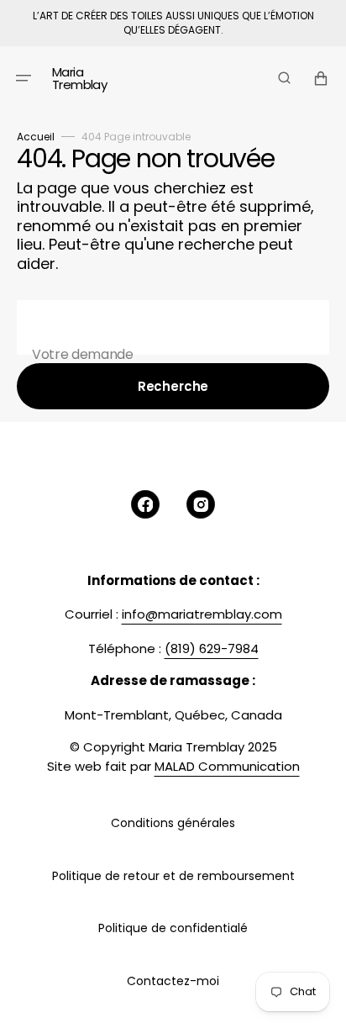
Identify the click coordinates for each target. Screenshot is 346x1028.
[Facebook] (145, 504)
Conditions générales (173, 822)
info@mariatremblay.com (202, 614)
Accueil (36, 136)
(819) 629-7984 (212, 648)
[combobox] (173, 327)
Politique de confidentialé (173, 928)
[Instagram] (200, 504)
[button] (23, 77)
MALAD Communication (227, 766)
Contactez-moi (173, 981)
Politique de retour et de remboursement (173, 875)
